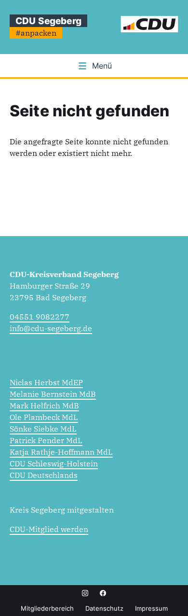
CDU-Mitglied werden (49, 529)
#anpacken (35, 33)
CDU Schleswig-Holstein (54, 463)
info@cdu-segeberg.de (51, 328)
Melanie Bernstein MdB (53, 394)
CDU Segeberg (48, 21)
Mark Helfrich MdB (44, 405)
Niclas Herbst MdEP (46, 382)
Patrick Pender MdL (46, 440)
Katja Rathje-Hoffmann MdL (61, 452)
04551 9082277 (39, 317)
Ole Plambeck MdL (44, 417)
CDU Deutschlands (44, 475)
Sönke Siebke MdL (43, 429)
